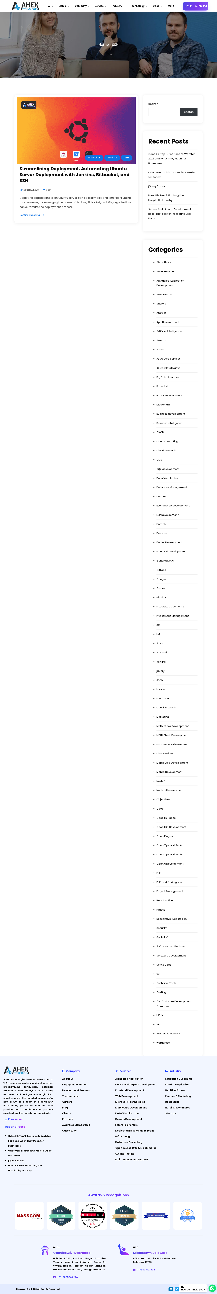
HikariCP (161, 597)
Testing (161, 992)
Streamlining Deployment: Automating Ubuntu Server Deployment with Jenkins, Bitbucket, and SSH (74, 175)
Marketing (162, 717)
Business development (170, 413)
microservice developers (172, 744)
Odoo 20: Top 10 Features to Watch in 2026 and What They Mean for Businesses (171, 158)
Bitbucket (94, 157)
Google (161, 579)
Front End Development (171, 551)
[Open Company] (88, 6)
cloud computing (167, 441)
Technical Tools (166, 983)
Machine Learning (167, 707)
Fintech (161, 524)
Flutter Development (169, 542)
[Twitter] (177, 1289)
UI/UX (159, 1015)
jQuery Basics (156, 186)
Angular (161, 312)
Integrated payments (170, 606)
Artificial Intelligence (169, 331)
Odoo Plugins (164, 836)
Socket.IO (162, 937)
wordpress (163, 1042)
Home (103, 44)
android (161, 303)
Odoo (160, 808)
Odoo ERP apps (166, 818)
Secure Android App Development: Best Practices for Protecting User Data (170, 213)
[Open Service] (105, 6)
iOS (158, 625)
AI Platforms (164, 294)
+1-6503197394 (146, 1269)
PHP (158, 873)
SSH (126, 157)
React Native (164, 900)
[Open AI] (52, 6)
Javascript (163, 652)
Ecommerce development (173, 505)
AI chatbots (163, 262)
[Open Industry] (124, 6)
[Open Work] (176, 6)
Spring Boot (163, 964)
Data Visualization (167, 478)
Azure (160, 349)
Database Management (171, 487)
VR (158, 1024)
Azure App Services (168, 358)
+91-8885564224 (67, 1277)
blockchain (163, 404)
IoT (158, 634)
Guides (160, 588)
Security (161, 928)
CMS (159, 459)
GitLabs (161, 570)
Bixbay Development (169, 395)
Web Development (168, 1033)
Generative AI (165, 560)
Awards (161, 340)
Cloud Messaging (167, 450)
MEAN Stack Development (172, 726)
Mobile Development (169, 772)
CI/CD (160, 432)
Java (159, 643)
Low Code (162, 698)
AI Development (166, 271)
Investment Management (172, 616)
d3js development (168, 469)
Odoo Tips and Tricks (169, 845)
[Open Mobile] (68, 6)
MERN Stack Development (172, 735)
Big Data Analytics (167, 377)
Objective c (163, 799)
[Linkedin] (171, 1289)
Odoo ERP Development (171, 827)
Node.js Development (170, 790)
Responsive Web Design (171, 919)
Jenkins (112, 157)
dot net (161, 496)
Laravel (160, 689)
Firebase (161, 533)
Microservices (164, 753)
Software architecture (170, 946)
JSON (159, 680)
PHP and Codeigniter (169, 882)
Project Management (169, 891)
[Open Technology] (146, 6)
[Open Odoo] (161, 6)
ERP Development (167, 515)
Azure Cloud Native (168, 368)
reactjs (160, 909)
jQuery (160, 671)
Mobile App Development (172, 763)
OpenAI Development (170, 863)
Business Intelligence (169, 423)
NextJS (160, 781)
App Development (168, 322)
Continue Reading (29, 215)
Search (153, 104)
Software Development (171, 955)
